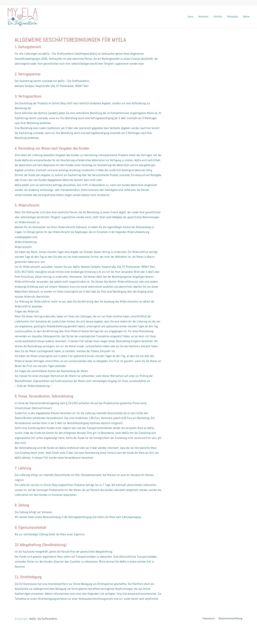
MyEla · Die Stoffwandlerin (43, 618)
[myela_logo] (22, 16)
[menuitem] (190, 16)
